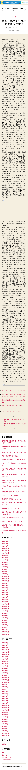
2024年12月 (5, 576)
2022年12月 (5, 632)
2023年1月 (5, 629)
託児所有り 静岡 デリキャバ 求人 (12, 499)
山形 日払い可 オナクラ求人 (11, 411)
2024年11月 (5, 578)
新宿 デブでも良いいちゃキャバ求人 (13, 391)
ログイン (4, 753)
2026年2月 (5, 544)
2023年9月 (5, 611)
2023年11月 (5, 606)
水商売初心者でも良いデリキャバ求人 (13, 492)
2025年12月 (5, 548)
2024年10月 (5, 581)
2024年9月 (5, 583)
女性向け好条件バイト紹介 (14, 9)
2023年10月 (5, 608)
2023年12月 (5, 604)
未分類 (14, 17)
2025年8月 (5, 557)
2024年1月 (5, 601)
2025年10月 (5, 553)
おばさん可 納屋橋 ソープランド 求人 (13, 518)
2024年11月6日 (15, 30)
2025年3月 (5, 569)
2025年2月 (5, 571)
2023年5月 (5, 620)
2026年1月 (5, 546)
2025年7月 (5, 560)
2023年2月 (5, 627)
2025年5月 (5, 564)
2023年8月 (5, 613)
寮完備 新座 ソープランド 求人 (11, 508)
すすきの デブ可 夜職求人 (11, 495)
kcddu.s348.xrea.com (17, 28)
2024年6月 (5, 590)
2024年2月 (5, 599)
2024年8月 (5, 585)
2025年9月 (5, 555)
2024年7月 (5, 588)
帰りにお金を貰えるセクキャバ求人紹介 (14, 452)
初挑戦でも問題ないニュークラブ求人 (13, 459)
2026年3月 (5, 541)
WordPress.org (6, 760)
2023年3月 (5, 625)
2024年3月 (5, 597)
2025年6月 (5, 562)
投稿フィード (6, 755)
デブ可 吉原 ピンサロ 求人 (10, 456)
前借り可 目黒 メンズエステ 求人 (12, 521)
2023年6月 (5, 618)
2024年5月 (5, 592)
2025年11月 (5, 551)
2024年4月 (5, 595)
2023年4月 (5, 622)
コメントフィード (7, 757)
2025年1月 (5, 574)
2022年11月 (5, 634)
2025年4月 (5, 567)
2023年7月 (5, 615)
